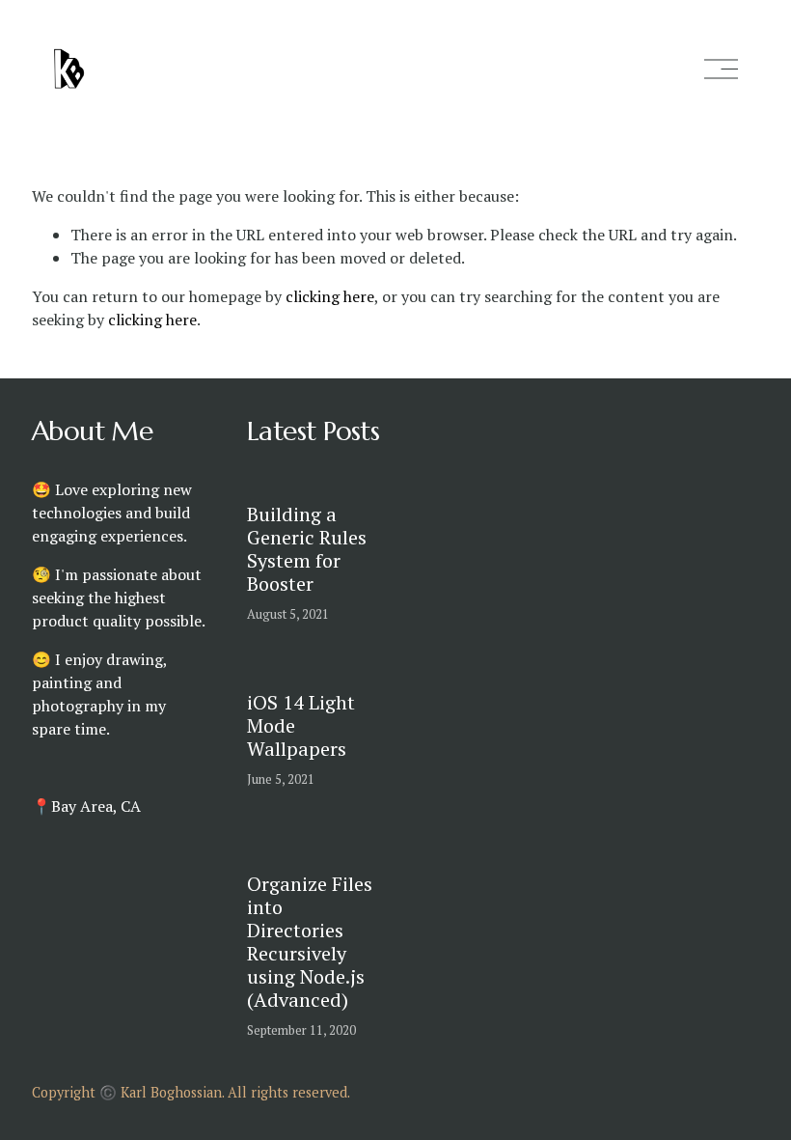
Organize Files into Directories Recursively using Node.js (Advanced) (309, 942)
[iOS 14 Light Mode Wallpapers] (334, 673)
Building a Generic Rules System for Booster (307, 549)
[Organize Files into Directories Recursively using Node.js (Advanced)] (334, 846)
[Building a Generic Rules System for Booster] (334, 485)
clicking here (330, 296)
